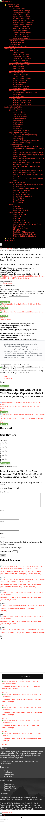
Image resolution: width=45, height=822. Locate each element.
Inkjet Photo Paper (19, 82)
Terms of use (8, 773)
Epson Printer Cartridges (21, 16)
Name (2, 534)
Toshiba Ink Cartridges (21, 36)
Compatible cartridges (16, 42)
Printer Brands (14, 7)
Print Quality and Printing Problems (25, 188)
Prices (6, 376)
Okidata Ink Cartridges (21, 26)
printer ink (7, 799)
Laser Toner (17, 94)
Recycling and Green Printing (19, 133)
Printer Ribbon (18, 84)
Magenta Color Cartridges (22, 58)
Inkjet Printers (18, 123)
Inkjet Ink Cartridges (20, 80)
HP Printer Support (15, 145)
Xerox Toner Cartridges (21, 38)
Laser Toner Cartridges (17, 40)
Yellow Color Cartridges (21, 62)
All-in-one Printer (19, 113)
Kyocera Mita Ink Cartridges (23, 22)
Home (1, 248)
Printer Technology (15, 111)
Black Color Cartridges (21, 54)
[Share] (5, 819)
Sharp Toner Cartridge (21, 34)
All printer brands (19, 9)
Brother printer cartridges (21, 11)
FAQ (6, 771)
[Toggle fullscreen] (3, 819)
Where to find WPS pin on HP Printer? (26, 147)
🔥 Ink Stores (9, 238)
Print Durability (18, 198)
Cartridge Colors (14, 50)
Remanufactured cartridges (18, 46)
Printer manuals (9, 786)
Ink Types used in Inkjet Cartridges (25, 92)
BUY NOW (4, 308)
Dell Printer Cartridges (21, 15)
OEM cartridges (14, 44)
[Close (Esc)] (7, 819)
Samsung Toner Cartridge (22, 32)
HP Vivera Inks (18, 96)
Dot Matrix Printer (19, 119)
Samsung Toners (14, 99)
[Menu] (1, 244)
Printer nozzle (18, 121)
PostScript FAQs (19, 220)
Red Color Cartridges (20, 60)
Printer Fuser (17, 128)
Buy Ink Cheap (18, 66)
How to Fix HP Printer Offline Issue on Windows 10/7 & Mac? (26, 163)
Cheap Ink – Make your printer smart (26, 141)
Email (2, 538)
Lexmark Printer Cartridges (22, 24)
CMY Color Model (19, 115)
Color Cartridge (18, 52)
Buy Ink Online (18, 68)
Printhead (16, 127)
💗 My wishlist (9, 240)
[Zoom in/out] (1, 819)
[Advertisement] (16, 655)
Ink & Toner (13, 204)
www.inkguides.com (24, 761)
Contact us (8, 777)
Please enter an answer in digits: (11, 548)
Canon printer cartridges (21, 13)
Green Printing (18, 137)
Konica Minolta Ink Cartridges (23, 20)
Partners (7, 790)
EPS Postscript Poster (20, 228)
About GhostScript (19, 214)
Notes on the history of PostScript (24, 236)
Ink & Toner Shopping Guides (19, 64)
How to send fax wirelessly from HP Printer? (28, 153)
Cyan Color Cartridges (21, 56)
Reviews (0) (8, 378)
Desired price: (5, 300)
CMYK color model (20, 117)
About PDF (17, 216)
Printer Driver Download (21, 194)
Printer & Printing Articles (13, 107)
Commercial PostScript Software (24, 234)
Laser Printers (18, 125)
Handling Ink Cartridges (21, 190)
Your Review (5, 492)
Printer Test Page (19, 200)
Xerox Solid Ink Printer (21, 130)
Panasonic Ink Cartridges (21, 28)
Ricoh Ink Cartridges (20, 30)
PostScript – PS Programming (23, 232)
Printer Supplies (9, 48)
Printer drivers (9, 784)
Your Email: (4, 297)
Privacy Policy (9, 775)
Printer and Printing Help (17, 182)
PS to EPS (16, 230)
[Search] (21, 817)
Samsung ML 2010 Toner (22, 100)
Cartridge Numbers (19, 70)
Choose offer (4, 386)
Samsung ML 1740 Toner (22, 104)
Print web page (18, 139)
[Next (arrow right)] (3, 821)
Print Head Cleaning (20, 192)
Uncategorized (7, 248)
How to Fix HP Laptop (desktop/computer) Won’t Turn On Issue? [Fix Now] (28, 171)
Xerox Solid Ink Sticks (21, 86)
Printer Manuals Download (22, 196)
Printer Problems (19, 186)
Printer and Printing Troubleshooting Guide (28, 184)
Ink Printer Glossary (16, 109)
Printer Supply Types (16, 72)
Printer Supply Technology (18, 90)
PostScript (16, 218)
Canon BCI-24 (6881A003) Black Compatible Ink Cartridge (22, 632)
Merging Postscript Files (21, 222)
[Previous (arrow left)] (1, 821)
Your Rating (4, 488)
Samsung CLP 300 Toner (22, 102)
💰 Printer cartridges (11, 5)
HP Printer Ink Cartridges (22, 18)
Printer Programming (16, 212)
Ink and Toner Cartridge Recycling (25, 135)
